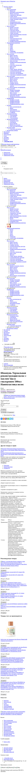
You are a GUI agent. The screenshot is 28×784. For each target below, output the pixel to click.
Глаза (11, 45)
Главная (6, 363)
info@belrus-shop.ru (9, 351)
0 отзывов (3, 391)
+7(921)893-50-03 (8, 347)
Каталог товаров (8, 6)
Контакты (6, 138)
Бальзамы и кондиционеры (17, 12)
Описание (6, 465)
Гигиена (9, 105)
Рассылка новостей (9, 752)
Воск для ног (13, 93)
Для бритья (13, 122)
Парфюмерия (10, 98)
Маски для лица (14, 36)
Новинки (6, 133)
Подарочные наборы (12, 130)
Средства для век (14, 30)
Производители (8, 707)
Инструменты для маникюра (17, 87)
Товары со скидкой (9, 709)
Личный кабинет (8, 747)
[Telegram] (12, 419)
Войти (5, 178)
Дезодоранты (13, 109)
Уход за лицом (10, 26)
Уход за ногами (11, 88)
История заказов (8, 749)
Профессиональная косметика (18, 23)
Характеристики (8, 466)
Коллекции (7, 131)
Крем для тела (13, 55)
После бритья (13, 123)
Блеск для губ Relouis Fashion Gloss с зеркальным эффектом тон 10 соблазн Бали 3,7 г (14, 586)
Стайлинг (12, 20)
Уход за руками (11, 76)
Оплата (6, 140)
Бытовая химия (11, 127)
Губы (11, 47)
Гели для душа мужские (16, 126)
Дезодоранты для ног (15, 94)
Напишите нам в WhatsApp (8, 1)
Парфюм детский (14, 99)
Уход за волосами (11, 9)
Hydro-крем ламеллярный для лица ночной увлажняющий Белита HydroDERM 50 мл (12, 661)
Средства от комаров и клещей (18, 74)
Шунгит (12, 68)
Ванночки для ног (15, 95)
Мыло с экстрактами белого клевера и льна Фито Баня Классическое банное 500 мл (14, 565)
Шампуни (12, 11)
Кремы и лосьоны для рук (17, 77)
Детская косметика (12, 113)
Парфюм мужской (15, 102)
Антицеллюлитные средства (17, 59)
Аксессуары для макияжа (16, 52)
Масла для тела (14, 56)
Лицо (11, 48)
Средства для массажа (16, 65)
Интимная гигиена (15, 111)
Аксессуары (13, 24)
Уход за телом (10, 54)
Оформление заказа (9, 155)
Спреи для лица (14, 33)
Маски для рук (14, 81)
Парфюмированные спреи (17, 104)
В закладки (4, 392)
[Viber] (6, 419)
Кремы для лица (14, 27)
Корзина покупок (8, 154)
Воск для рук (13, 80)
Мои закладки (7, 750)
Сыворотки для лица (15, 31)
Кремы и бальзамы (15, 90)
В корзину (3, 409)
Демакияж (12, 51)
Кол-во (2, 404)
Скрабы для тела (14, 58)
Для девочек (13, 116)
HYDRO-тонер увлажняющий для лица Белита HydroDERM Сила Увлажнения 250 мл (13, 650)
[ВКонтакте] (1, 419)
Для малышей (13, 115)
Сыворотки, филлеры (15, 15)
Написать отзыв (11, 391)
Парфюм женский (15, 101)
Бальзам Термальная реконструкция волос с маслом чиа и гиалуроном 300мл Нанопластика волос (13, 454)
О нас (5, 136)
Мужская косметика (12, 119)
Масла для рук (14, 79)
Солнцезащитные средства (17, 70)
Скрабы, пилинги (14, 91)
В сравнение (11, 392)
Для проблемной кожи (16, 38)
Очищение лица (14, 40)
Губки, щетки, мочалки (16, 69)
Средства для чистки (15, 129)
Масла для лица (14, 29)
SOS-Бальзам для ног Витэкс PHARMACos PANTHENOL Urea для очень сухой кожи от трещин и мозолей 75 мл (12, 688)
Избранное (7, 152)
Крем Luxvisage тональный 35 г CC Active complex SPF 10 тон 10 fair (12, 596)
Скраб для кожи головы (16, 19)
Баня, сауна (13, 66)
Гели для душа (14, 61)
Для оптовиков (8, 706)
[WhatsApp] (8, 419)
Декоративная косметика (13, 42)
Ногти (11, 49)
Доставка (6, 137)
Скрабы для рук (14, 83)
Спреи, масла (13, 16)
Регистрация (7, 150)
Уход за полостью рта (15, 106)
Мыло (11, 108)
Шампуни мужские (15, 125)
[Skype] (10, 419)
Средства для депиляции (16, 73)
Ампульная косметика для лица (18, 34)
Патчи (11, 37)
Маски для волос (14, 13)
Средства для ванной (15, 72)
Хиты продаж (7, 134)
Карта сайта (7, 741)
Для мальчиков (14, 118)
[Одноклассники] (4, 419)
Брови (11, 44)
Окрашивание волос (15, 22)
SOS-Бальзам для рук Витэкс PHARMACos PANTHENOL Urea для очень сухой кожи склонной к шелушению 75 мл (12, 674)
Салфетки (12, 112)
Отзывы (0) (7, 468)
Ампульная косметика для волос (18, 17)
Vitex (14, 415)
